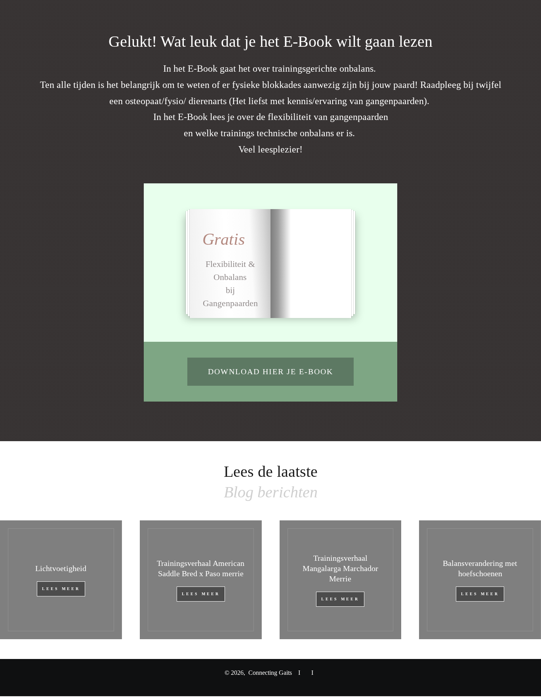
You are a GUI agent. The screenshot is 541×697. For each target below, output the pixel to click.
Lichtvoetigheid (60, 568)
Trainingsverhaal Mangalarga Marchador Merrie (340, 568)
